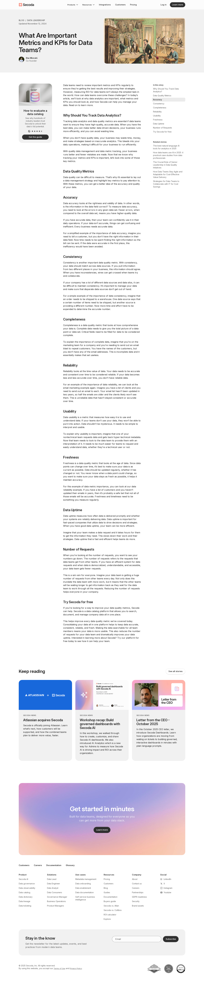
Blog (21, 20)
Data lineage (24, 901)
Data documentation (84, 892)
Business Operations (56, 901)
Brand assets (138, 906)
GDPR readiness (139, 897)
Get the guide (35, 137)
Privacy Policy (76, 968)
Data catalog (24, 892)
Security (135, 901)
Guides (107, 892)
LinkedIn (167, 879)
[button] (72, 4)
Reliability (157, 111)
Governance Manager (57, 897)
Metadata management (85, 879)
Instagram (168, 888)
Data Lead (51, 879)
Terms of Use (59, 968)
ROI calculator (110, 914)
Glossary (70, 865)
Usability (157, 115)
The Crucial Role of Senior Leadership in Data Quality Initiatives (165, 165)
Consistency (158, 103)
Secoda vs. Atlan (111, 906)
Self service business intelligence (85, 898)
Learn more (177, 4)
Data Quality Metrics (162, 95)
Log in (164, 4)
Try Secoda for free (162, 132)
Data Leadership (36, 20)
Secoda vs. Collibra (112, 910)
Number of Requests (162, 128)
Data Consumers (54, 892)
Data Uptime (158, 123)
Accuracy (157, 99)
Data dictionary (25, 897)
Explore (107, 919)
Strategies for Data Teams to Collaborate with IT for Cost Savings (166, 184)
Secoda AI (23, 879)
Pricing (133, 4)
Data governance (27, 883)
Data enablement (83, 888)
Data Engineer (53, 883)
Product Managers (55, 906)
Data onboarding (83, 883)
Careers (38, 865)
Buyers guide (110, 901)
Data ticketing (25, 906)
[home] (26, 4)
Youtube (167, 892)
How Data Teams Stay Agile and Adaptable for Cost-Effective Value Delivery (167, 174)
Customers (120, 4)
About (134, 879)
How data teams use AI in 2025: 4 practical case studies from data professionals (168, 155)
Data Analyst (52, 888)
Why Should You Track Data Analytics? (166, 90)
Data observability (27, 888)
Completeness (159, 107)
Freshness (158, 119)
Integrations (105, 4)
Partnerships (137, 892)
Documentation (53, 865)
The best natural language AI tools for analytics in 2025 (166, 147)
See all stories (175, 671)
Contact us (137, 883)
